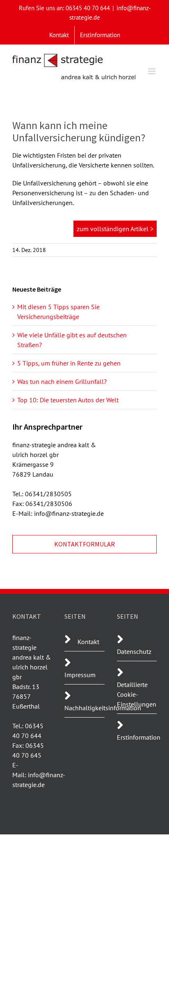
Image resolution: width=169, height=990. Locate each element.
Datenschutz (134, 651)
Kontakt (88, 642)
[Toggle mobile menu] (152, 71)
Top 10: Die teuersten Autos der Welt (68, 400)
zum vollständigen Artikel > (115, 229)
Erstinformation (138, 737)
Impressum (80, 675)
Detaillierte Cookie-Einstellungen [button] (136, 694)
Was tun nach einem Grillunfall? (62, 381)
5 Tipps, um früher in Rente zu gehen (69, 363)
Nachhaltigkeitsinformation (102, 708)
